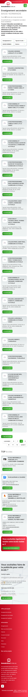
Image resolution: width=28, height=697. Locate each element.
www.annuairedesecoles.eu (12, 484)
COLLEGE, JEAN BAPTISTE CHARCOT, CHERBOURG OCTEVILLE (16, 300)
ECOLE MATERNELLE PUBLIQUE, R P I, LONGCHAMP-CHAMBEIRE (16, 459)
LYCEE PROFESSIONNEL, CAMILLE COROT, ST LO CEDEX (15, 123)
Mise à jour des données (6, 629)
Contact (3, 646)
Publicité (3, 632)
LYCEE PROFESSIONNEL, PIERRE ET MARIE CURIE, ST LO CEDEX (16, 88)
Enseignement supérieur (6, 618)
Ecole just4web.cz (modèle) (16, 477)
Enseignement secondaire (19, 20)
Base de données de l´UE (16, 1)
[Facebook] (2, 686)
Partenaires (3, 644)
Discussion (3, 638)
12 (17, 444)
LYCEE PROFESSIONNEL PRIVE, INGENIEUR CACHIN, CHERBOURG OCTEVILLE (16, 183)
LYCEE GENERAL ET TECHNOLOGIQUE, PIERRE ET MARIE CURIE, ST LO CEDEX (16, 105)
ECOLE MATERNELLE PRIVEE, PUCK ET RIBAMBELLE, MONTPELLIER (16, 496)
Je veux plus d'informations (11, 548)
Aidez (2, 641)
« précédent (7, 441)
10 (8, 444)
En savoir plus (7, 61)
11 (12, 444)
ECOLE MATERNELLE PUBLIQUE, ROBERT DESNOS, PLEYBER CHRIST (16, 517)
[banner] (8, 4)
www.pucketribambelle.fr (11, 505)
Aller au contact (6, 598)
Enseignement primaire (6, 612)
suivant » (23, 444)
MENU (25, 5)
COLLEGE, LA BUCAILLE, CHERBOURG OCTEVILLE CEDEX (15, 320)
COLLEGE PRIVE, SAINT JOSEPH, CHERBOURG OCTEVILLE (15, 202)
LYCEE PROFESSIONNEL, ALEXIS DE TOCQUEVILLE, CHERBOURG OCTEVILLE (15, 164)
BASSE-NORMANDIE (6, 21)
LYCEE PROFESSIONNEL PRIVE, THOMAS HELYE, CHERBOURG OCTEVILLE (15, 260)
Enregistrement (4, 626)
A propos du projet (5, 635)
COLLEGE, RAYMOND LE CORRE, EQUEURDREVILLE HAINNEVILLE (15, 397)
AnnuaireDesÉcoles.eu (6, 20)
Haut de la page (7, 436)
